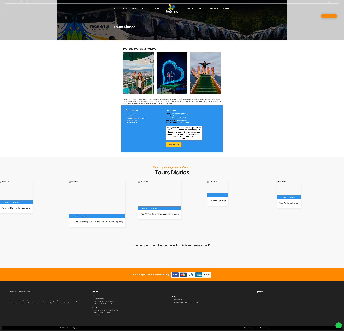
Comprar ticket (174, 145)
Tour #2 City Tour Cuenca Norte (16, 208)
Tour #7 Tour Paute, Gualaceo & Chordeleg (160, 214)
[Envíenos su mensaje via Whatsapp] (338, 325)
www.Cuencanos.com (263, 328)
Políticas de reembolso (329, 16)
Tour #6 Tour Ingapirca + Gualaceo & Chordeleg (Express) (97, 221)
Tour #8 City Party (218, 200)
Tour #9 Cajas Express (288, 203)
